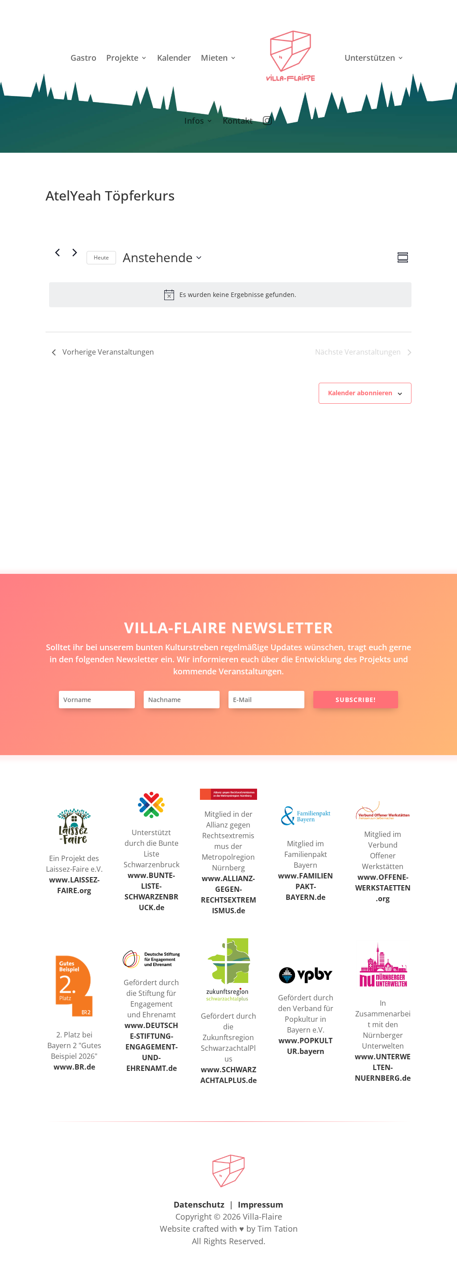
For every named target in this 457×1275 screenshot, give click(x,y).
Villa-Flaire (262, 1216)
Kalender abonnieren (360, 393)
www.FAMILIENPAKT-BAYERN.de (305, 886)
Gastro (83, 57)
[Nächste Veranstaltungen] (74, 252)
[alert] (230, 294)
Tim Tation (278, 1228)
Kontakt (238, 120)
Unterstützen (370, 57)
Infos (194, 120)
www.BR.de (74, 1067)
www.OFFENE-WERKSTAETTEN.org (383, 887)
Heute (101, 257)
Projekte (122, 57)
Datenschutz (199, 1204)
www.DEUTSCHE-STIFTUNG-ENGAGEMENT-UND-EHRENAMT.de (151, 1046)
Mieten (214, 57)
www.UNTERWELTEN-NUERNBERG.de (383, 1067)
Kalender (174, 57)
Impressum (260, 1204)
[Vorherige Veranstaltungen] (57, 252)
